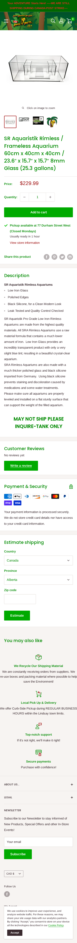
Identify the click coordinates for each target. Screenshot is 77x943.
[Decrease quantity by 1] (24, 197)
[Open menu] (6, 21)
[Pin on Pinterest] (54, 257)
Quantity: (10, 197)
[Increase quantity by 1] (50, 197)
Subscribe (18, 854)
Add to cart (38, 212)
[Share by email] (70, 257)
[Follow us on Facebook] (7, 894)
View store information (25, 242)
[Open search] (53, 21)
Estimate (17, 615)
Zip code (10, 590)
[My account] (61, 21)
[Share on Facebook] (46, 257)
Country (10, 551)
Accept (14, 932)
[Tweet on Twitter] (62, 257)
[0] (69, 20)
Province (10, 570)
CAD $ (10, 873)
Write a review (21, 465)
